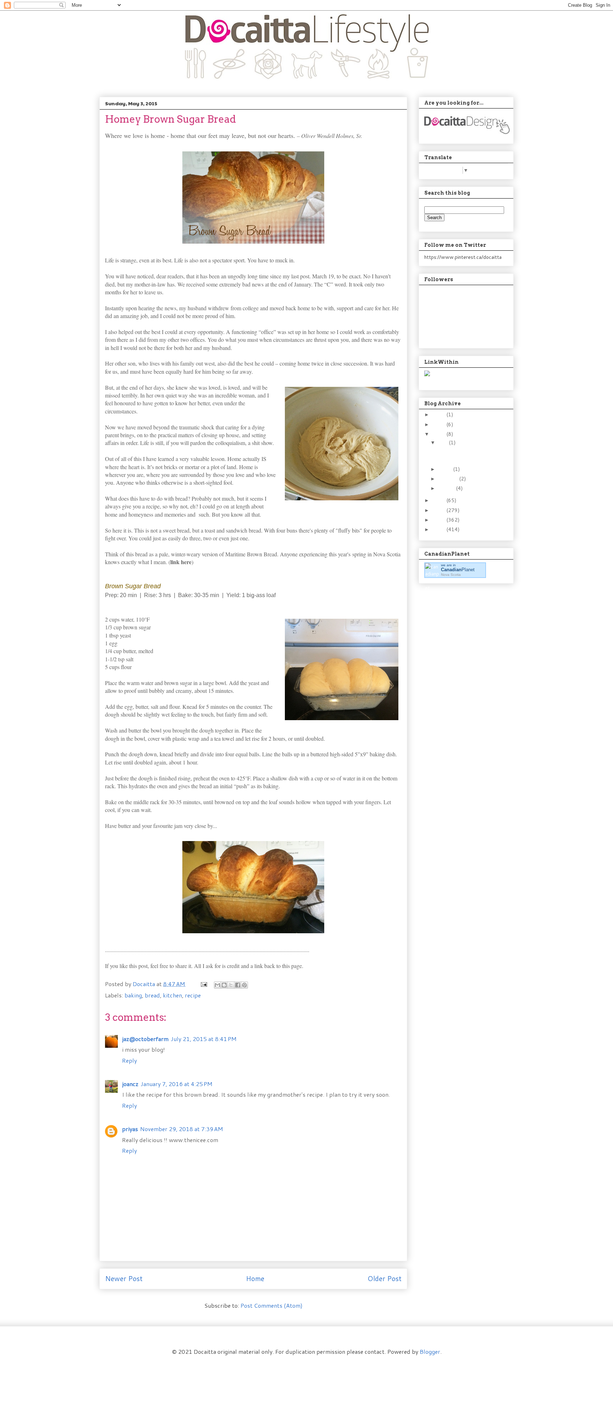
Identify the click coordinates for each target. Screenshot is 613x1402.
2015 (439, 434)
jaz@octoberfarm (145, 1039)
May (443, 442)
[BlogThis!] (224, 985)
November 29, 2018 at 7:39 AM (181, 1129)
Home (255, 1278)
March (445, 469)
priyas (130, 1129)
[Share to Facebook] (237, 985)
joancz (130, 1084)
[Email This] (217, 985)
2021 (439, 424)
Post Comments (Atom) (272, 1305)
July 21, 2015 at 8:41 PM (204, 1039)
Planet (458, 569)
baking (133, 995)
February (448, 478)
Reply (129, 1060)
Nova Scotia (451, 575)
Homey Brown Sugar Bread (460, 453)
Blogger (430, 1351)
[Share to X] (230, 985)
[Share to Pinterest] (244, 985)
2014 (439, 500)
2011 (439, 529)
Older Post (385, 1278)
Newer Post (124, 1278)
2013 (439, 510)
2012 (439, 519)
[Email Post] (203, 984)
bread (152, 995)
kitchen (172, 995)
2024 (439, 414)
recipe (193, 995)
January (447, 488)
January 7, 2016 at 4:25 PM (176, 1084)
